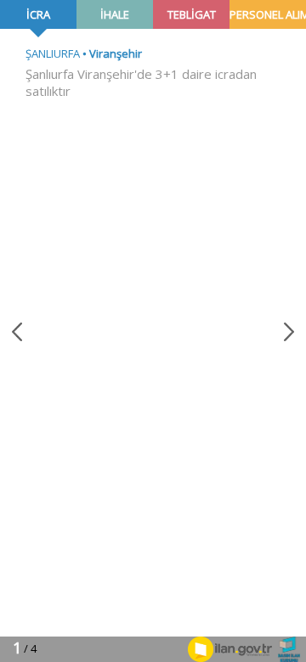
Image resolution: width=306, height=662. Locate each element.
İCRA (38, 14)
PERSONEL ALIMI (268, 14)
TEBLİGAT (191, 14)
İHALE (114, 14)
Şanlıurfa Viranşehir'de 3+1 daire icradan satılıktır (141, 82)
